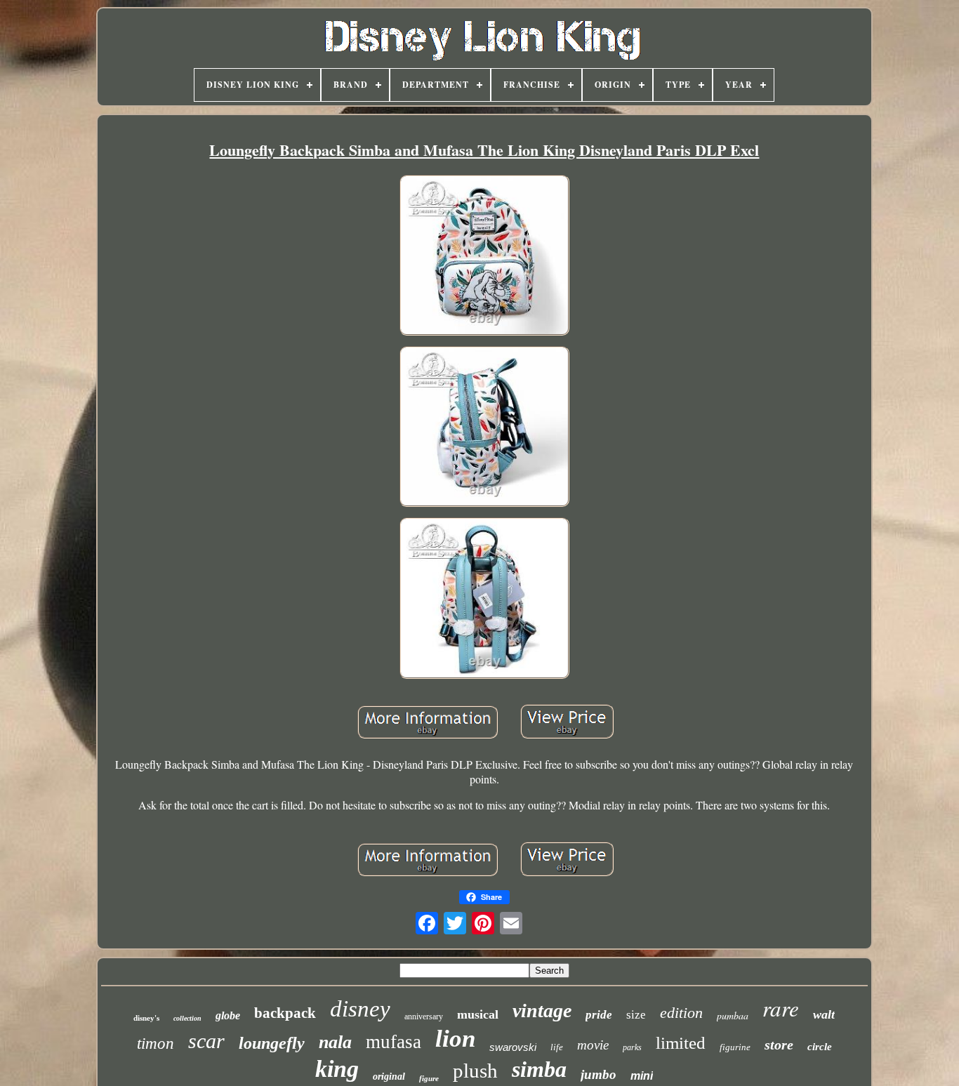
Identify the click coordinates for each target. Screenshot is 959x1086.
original (389, 1076)
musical (477, 1014)
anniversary (423, 1016)
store (779, 1044)
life (556, 1047)
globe (228, 1015)
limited (681, 1042)
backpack (285, 1013)
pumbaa (732, 1015)
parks (632, 1047)
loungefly (272, 1043)
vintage (541, 1010)
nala (335, 1042)
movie (593, 1045)
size (636, 1014)
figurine (735, 1047)
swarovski (512, 1047)
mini (641, 1076)
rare (780, 1007)
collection (187, 1018)
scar (206, 1040)
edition (681, 1012)
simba (539, 1069)
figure (429, 1078)
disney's (146, 1018)
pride (599, 1014)
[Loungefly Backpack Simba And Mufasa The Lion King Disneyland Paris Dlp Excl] (484, 256)
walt (824, 1014)
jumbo (598, 1074)
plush (475, 1070)
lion (455, 1038)
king (337, 1069)
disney (360, 1008)
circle (819, 1046)
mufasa (393, 1041)
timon (155, 1043)
